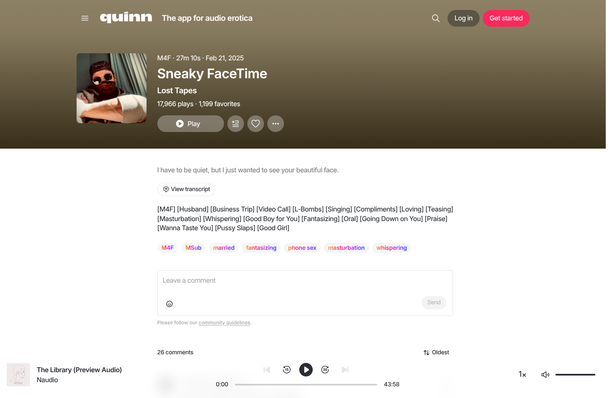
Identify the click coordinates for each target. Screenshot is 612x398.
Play (193, 123)
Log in (464, 18)
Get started (506, 18)
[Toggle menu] (85, 18)
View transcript (190, 189)
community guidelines (224, 322)
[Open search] (436, 18)
